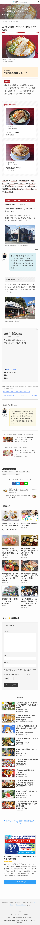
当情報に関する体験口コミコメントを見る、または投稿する (19, 395)
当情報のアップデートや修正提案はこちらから (16, 392)
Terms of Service (21, 905)
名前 (5, 655)
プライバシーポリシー (17, 914)
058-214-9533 (11, 369)
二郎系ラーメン (6, 474)
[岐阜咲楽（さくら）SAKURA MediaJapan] (20, 2)
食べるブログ (11, 14)
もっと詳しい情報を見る (20, 882)
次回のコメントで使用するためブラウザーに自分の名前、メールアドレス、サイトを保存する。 (21, 669)
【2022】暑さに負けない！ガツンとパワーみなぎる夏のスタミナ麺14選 (25, 453)
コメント (6, 631)
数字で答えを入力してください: (21, 674)
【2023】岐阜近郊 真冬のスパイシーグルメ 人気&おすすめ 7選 (25, 439)
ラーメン (11, 471)
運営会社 (29, 917)
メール (6, 662)
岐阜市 (5, 471)
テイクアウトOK (15, 474)
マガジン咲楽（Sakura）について (17, 917)
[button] (38, 2)
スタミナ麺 (22, 471)
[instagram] (20, 911)
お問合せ (26, 914)
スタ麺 (16, 471)
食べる (5, 14)
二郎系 (28, 471)
